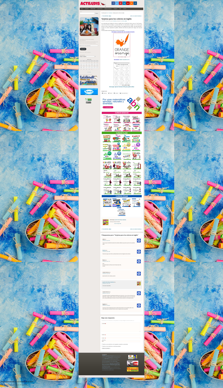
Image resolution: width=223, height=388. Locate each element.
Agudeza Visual (109, 356)
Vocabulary (110, 12)
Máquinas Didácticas (108, 8)
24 (91, 67)
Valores (110, 369)
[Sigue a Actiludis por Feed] (131, 3)
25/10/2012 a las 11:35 (106, 261)
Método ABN (93, 8)
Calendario (110, 357)
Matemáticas (115, 364)
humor (108, 361)
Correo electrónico (104, 339)
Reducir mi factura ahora (4, 387)
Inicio (82, 8)
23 (89, 67)
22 (86, 67)
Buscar (81, 11)
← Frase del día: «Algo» (106, 15)
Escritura (107, 360)
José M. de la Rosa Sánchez (120, 219)
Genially (118, 360)
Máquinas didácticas (111, 365)
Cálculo (106, 358)
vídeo (113, 369)
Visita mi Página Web (117, 223)
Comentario (104, 324)
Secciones (86, 8)
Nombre (104, 335)
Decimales (111, 358)
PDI (116, 367)
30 (89, 69)
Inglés (114, 361)
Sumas (107, 369)
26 (97, 67)
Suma (105, 369)
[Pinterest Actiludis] (132, 369)
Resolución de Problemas (117, 368)
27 (81, 69)
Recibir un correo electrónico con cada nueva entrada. (112, 346)
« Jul (88, 72)
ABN (103, 356)
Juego (116, 361)
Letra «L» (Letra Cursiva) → (136, 15)
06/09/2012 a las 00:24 (106, 305)
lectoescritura (105, 362)
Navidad (118, 365)
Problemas (105, 368)
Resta (103, 369)
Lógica (117, 362)
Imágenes (115, 8)
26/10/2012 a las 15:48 (106, 251)
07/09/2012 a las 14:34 (106, 283)
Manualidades (106, 364)
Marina (104, 250)
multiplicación (105, 365)
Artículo (106, 357)
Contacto (124, 8)
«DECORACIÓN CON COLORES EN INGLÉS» (126, 31)
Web (103, 341)
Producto (110, 368)
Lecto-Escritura (99, 8)
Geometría (104, 361)
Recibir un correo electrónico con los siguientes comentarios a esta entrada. (115, 344)
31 (91, 69)
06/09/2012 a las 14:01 (106, 293)
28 (83, 69)
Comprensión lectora (116, 357)
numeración (106, 367)
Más (120, 8)
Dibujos (114, 358)
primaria (118, 367)
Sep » (90, 72)
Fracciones (110, 360)
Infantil (111, 361)
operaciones (112, 367)
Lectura (109, 362)
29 (86, 69)
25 (94, 67)
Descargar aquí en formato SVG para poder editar (121, 86)
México (116, 365)
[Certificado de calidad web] (88, 100)
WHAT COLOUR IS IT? (124, 59)
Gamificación (114, 360)
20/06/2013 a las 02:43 (106, 240)
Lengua (112, 362)
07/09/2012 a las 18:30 (106, 273)
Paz (115, 367)
